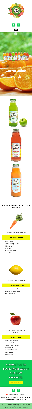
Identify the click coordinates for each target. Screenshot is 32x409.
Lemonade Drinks (18, 285)
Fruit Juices (16, 337)
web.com (25, 407)
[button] (16, 238)
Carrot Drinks (17, 237)
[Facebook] (13, 25)
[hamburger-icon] (16, 30)
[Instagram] (18, 25)
